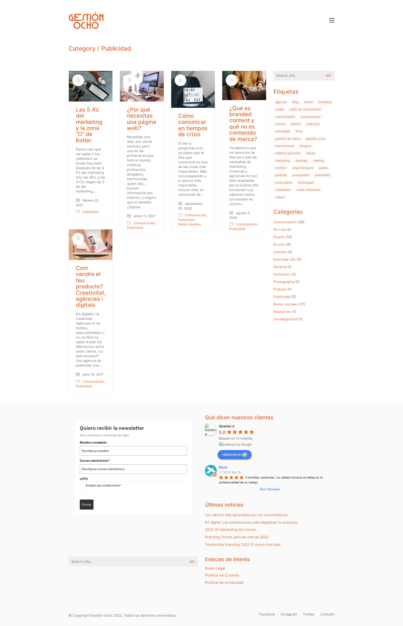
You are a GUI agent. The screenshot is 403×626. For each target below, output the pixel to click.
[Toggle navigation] (331, 20)
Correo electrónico (95, 460)
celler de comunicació (305, 109)
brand (308, 102)
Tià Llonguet (306, 182)
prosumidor (301, 175)
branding (325, 102)
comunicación (311, 117)
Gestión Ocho (315, 138)
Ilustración (282, 274)
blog (295, 102)
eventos (280, 252)
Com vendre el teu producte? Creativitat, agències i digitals (91, 286)
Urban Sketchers (308, 190)
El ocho (279, 244)
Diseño (296, 124)
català (279, 109)
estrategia (282, 131)
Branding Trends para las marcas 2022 (236, 537)
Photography (284, 282)
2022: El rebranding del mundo (230, 529)
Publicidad (116, 48)
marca (310, 153)
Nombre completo (93, 442)
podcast (281, 175)
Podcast (280, 289)
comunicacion (285, 117)
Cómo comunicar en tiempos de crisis (193, 125)
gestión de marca (287, 138)
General (279, 267)
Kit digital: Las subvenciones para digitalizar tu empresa (251, 522)
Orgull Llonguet (302, 168)
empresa (313, 124)
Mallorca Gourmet (287, 153)
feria (299, 131)
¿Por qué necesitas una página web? (141, 119)
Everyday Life (284, 259)
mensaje (301, 160)
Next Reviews (270, 489)
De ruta (279, 229)
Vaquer (280, 197)
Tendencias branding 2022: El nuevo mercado (243, 544)
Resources (282, 311)
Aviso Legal (215, 568)
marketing (282, 160)
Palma (323, 168)
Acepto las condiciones (103, 485)
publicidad (322, 175)
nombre (280, 168)
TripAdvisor (283, 190)
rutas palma (283, 182)
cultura (280, 124)
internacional (284, 146)
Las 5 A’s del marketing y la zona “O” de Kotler (89, 125)
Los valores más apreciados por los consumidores (246, 515)
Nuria (223, 467)
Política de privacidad (224, 582)
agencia (280, 102)
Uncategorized (285, 319)
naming (318, 160)
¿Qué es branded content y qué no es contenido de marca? (243, 123)
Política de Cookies (222, 575)
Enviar (86, 504)
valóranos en (231, 454)
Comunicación (144, 223)
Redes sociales (189, 224)
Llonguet (306, 146)
